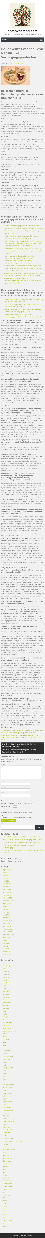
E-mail (4, 787)
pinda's (5, 1136)
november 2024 (8, 929)
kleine (5, 1082)
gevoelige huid (23, 733)
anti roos (6, 977)
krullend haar (7, 1093)
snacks (5, 1169)
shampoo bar (7, 1158)
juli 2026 (5, 872)
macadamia (7, 1107)
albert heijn (7, 966)
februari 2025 (7, 921)
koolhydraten (7, 1087)
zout (4, 1223)
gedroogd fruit (7, 1022)
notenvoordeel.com (23, 31)
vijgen (5, 1201)
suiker (5, 1175)
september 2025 (8, 901)
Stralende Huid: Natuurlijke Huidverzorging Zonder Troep (22, 840)
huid (30, 733)
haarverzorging (8, 1056)
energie (5, 1017)
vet (4, 1198)
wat (4, 1212)
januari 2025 (7, 923)
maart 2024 (7, 952)
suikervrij (6, 1178)
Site (2, 793)
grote (4, 1045)
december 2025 (8, 892)
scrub (4, 1152)
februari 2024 (7, 954)
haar (4, 1048)
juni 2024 (6, 943)
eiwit (4, 1011)
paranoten (6, 1133)
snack (5, 1164)
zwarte (5, 1226)
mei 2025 (6, 912)
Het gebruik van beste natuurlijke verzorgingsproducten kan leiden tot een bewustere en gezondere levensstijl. (24, 281)
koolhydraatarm (8, 1085)
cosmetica (6, 1005)
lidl (4, 1096)
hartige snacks (8, 1068)
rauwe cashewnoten (9, 1150)
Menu (4, 40)
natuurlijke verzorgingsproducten (22, 735)
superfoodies (7, 1181)
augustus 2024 (7, 938)
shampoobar (7, 1161)
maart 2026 (7, 884)
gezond (5, 1034)
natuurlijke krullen (9, 1121)
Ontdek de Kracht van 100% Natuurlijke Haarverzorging (22, 843)
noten (5, 1124)
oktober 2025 (7, 898)
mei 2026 (6, 878)
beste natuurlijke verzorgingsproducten (30, 730)
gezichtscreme (8, 1025)
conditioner (7, 1003)
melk (4, 1119)
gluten (5, 1037)
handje (5, 1062)
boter (4, 988)
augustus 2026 (7, 870)
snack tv (5, 1167)
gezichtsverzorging (9, 1031)
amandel (6, 972)
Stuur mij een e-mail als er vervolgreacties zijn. (17, 812)
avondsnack (7, 983)
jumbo (5, 1073)
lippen (5, 1099)
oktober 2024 (7, 932)
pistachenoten (8, 1138)
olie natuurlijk (7, 1130)
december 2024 (8, 926)
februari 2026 (7, 887)
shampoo (6, 1155)
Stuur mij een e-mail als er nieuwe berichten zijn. (18, 817)
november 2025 (8, 895)
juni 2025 (6, 909)
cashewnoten (7, 994)
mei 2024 (6, 946)
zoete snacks (7, 1220)
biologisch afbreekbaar (9, 733)
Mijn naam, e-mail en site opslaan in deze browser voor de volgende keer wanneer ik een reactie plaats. (21, 802)
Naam (3, 781)
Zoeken (3, 824)
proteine (5, 1144)
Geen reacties (18, 64)
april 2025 (6, 915)
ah (3, 963)
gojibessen (6, 1039)
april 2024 (6, 949)
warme (5, 1209)
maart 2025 (7, 918)
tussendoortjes (8, 1186)
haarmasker (7, 1051)
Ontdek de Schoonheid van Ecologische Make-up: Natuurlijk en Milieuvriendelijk (19, 751)
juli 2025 (5, 906)
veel (4, 1192)
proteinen (6, 1147)
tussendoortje (7, 1184)
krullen (5, 1090)
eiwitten (5, 1014)
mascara (6, 1116)
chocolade (6, 1000)
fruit (4, 1020)
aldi (4, 969)
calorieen (6, 991)
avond (5, 980)
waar (4, 1203)
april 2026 (6, 881)
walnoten (6, 1206)
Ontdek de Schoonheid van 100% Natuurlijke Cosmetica (22, 837)
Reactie (4, 764)
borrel (5, 986)
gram (4, 1042)
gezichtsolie (7, 1028)
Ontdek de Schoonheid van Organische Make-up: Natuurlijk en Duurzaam (19, 745)
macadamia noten (9, 1110)
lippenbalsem (7, 1102)
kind (4, 1076)
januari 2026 (7, 889)
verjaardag (6, 1195)
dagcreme (6, 1008)
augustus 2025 (7, 904)
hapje (4, 1065)
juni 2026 (6, 875)
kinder (5, 1079)
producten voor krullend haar (13, 1141)
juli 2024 (5, 940)
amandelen (6, 974)
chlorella (6, 997)
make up (6, 1113)
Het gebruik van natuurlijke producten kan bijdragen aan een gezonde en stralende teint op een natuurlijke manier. (24, 251)
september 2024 (8, 935)
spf (4, 1172)
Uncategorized (6, 730)
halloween (6, 1059)
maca (4, 1104)
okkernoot (6, 1127)
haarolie (5, 1054)
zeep (4, 1218)
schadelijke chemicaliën (19, 737)
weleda (5, 1215)
